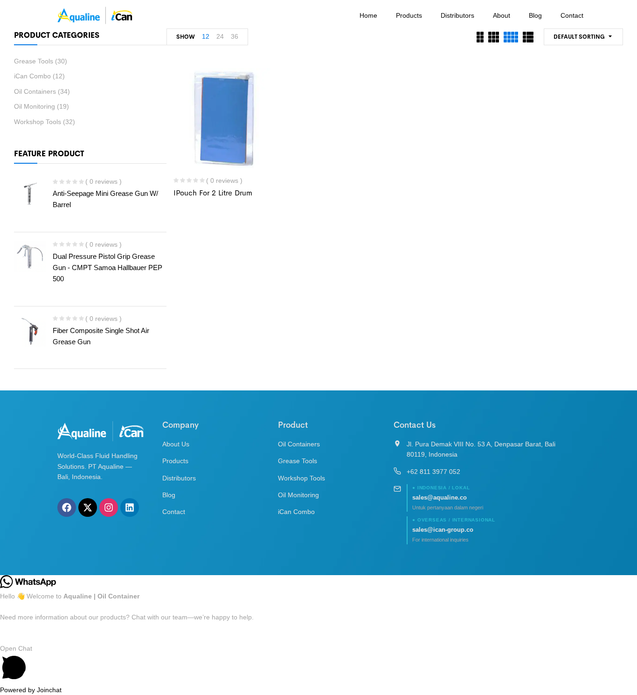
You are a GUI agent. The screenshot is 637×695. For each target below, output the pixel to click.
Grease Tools (33, 61)
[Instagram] (108, 507)
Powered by (31, 690)
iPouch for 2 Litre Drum (212, 193)
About (501, 15)
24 (220, 36)
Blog (535, 15)
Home (368, 15)
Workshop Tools (37, 121)
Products (409, 15)
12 (205, 36)
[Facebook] (66, 507)
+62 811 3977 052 (433, 471)
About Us (175, 444)
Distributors (457, 15)
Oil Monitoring (34, 106)
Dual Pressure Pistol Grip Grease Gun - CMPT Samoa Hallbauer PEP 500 (107, 267)
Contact (572, 15)
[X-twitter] (87, 507)
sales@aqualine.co (439, 497)
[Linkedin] (129, 507)
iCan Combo (32, 76)
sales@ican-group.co (442, 529)
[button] (318, 664)
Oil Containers (35, 91)
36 (234, 36)
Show (185, 37)
